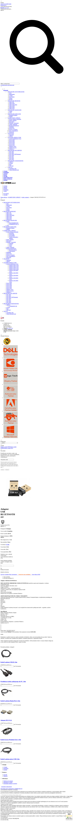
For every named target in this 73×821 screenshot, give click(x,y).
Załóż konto (8, 3)
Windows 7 (11, 149)
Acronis (11, 163)
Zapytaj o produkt (5, 574)
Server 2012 (12, 145)
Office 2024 (12, 103)
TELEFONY (11, 133)
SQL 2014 (11, 159)
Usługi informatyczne (14, 169)
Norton (10, 98)
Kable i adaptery (13, 120)
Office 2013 (12, 108)
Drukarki (11, 243)
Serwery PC (12, 128)
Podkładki (11, 127)
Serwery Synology (13, 129)
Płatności (5, 776)
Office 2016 (12, 107)
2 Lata (7, 544)
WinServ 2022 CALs (14, 266)
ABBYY (11, 162)
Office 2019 (12, 106)
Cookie (5, 191)
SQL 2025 (11, 151)
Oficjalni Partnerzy (5, 336)
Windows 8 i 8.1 (13, 147)
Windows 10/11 (12, 146)
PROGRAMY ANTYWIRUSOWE (16, 91)
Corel (10, 112)
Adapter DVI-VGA (6, 720)
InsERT (11, 116)
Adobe (10, 111)
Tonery (10, 244)
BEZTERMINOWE (13, 223)
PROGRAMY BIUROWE (14, 100)
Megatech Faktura (13, 115)
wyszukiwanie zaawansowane (7, 85)
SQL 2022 (11, 153)
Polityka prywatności (8, 781)
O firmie (5, 186)
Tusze (10, 246)
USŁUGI (10, 167)
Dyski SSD (11, 234)
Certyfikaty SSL (12, 168)
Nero (10, 164)
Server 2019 (12, 142)
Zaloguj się (3, 3)
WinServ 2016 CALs (14, 267)
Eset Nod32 (11, 96)
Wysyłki (5, 774)
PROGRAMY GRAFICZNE (14, 110)
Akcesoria (11, 134)
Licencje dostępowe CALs (15, 138)
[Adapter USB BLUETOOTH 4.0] (18, 505)
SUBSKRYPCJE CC (14, 224)
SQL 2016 (11, 158)
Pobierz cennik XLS (8, 448)
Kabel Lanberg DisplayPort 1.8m (10, 701)
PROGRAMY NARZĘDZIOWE (15, 160)
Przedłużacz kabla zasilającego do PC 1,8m (13, 681)
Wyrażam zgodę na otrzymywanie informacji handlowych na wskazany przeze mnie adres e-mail (9, 466)
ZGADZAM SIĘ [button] (4, 819)
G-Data (10, 95)
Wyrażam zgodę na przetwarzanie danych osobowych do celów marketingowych (8, 463)
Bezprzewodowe (13, 249)
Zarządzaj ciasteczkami (6, 786)
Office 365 (11, 102)
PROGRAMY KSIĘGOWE (14, 114)
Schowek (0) (3, 5)
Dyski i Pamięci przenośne (15, 119)
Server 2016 (12, 143)
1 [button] (4, 526)
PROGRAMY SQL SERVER (15, 150)
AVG (10, 93)
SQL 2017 (11, 156)
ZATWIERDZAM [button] (5, 814)
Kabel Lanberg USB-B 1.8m (9, 662)
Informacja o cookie (7, 782)
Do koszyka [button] (18, 666)
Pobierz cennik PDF (5, 446)
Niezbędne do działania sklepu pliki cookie (11, 795)
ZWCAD (11, 165)
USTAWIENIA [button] (4, 817)
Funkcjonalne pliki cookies (7, 800)
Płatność (5, 187)
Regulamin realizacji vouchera (10, 783)
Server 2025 (12, 140)
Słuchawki (11, 132)
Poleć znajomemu (13, 574)
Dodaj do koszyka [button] (5, 569)
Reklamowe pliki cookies (6, 809)
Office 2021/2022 (13, 104)
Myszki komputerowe (14, 125)
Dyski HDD (12, 235)
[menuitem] (37, 129)
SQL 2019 (11, 155)
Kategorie (3, 200)
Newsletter (3, 450)
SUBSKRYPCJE (13, 306)
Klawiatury (11, 121)
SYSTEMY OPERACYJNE (14, 137)
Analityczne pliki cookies (6, 804)
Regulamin (5, 189)
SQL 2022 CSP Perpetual (15, 154)
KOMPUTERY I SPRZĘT (14, 118)
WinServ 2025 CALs (14, 265)
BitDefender (12, 94)
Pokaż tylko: (3, 630)
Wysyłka (5, 195)
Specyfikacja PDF (36, 574)
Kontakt (5, 188)
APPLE (11, 136)
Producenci (3, 441)
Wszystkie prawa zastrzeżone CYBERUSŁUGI (11, 788)
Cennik (2, 445)
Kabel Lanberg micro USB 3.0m (10, 759)
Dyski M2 (11, 233)
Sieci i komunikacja (13, 130)
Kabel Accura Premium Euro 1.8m (11, 739)
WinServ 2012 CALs (14, 269)
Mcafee (10, 99)
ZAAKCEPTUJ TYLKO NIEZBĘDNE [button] (10, 818)
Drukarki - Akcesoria (14, 123)
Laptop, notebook (13, 124)
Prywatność (6, 193)
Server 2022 (12, 141)
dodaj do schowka (5, 572)
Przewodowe (12, 251)
